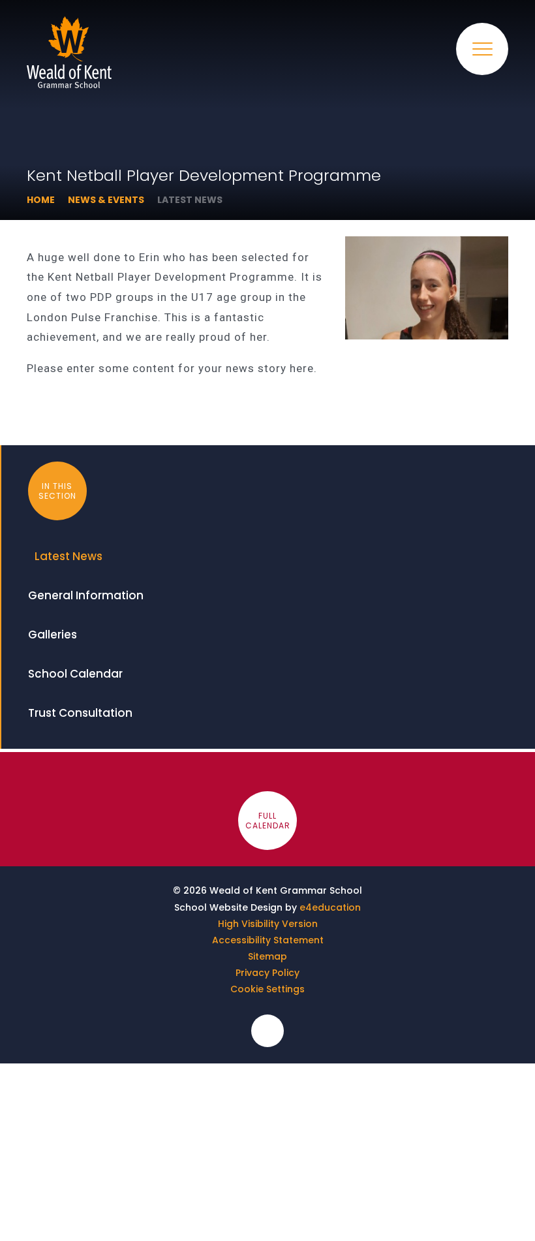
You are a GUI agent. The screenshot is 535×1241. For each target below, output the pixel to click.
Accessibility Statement (268, 940)
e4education (330, 907)
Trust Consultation (80, 713)
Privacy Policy (267, 972)
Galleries (52, 634)
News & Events (106, 199)
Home (41, 199)
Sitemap (267, 956)
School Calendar (75, 674)
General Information (86, 595)
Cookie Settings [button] (267, 989)
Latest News (189, 199)
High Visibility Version (268, 923)
